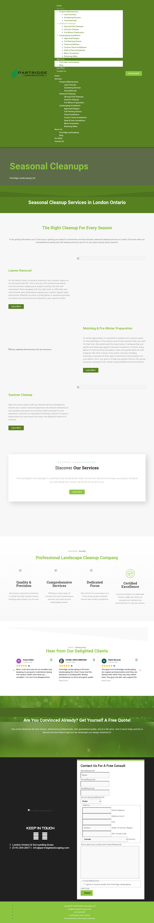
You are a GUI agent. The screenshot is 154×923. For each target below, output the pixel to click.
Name (88, 771)
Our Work (61, 68)
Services (60, 8)
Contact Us (61, 71)
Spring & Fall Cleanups (73, 26)
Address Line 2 (118, 816)
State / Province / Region (122, 828)
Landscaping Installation (69, 35)
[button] (140, 670)
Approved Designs (71, 38)
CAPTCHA (85, 889)
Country (131, 839)
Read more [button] (63, 681)
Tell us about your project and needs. (101, 844)
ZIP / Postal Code (119, 834)
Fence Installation (71, 44)
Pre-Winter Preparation (74, 32)
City (113, 822)
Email (87, 788)
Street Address (118, 810)
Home (59, 5)
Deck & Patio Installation (74, 50)
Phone (88, 779)
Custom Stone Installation (75, 47)
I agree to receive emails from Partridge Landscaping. (108, 884)
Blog (61, 65)
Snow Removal (70, 20)
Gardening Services (72, 17)
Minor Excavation (71, 53)
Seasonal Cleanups (67, 23)
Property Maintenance (68, 12)
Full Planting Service (72, 41)
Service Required (92, 797)
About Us (60, 59)
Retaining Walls (70, 56)
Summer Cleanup (71, 29)
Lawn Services (70, 14)
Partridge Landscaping (69, 62)
